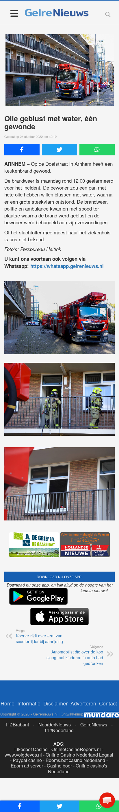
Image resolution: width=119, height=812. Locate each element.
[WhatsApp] (97, 149)
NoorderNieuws (54, 724)
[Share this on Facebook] (22, 149)
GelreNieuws (93, 724)
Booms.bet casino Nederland (75, 760)
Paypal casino (27, 760)
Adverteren (83, 703)
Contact (108, 703)
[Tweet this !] (59, 149)
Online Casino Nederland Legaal (79, 754)
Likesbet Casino (31, 749)
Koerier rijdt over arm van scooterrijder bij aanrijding (39, 636)
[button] (107, 800)
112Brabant (17, 724)
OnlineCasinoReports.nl (76, 749)
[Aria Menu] (14, 13)
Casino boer (59, 765)
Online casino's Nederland (77, 768)
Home (7, 703)
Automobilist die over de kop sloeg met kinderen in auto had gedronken (75, 655)
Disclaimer (55, 703)
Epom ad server (27, 765)
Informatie (28, 703)
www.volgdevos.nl (23, 754)
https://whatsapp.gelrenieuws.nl (67, 266)
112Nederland (59, 730)
